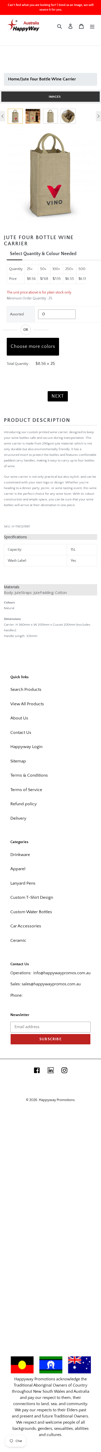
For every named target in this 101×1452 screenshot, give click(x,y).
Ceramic (18, 940)
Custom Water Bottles (31, 912)
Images (55, 96)
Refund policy (23, 804)
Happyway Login (26, 746)
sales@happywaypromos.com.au (51, 984)
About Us (19, 718)
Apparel (17, 869)
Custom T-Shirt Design (31, 897)
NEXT (58, 396)
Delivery (18, 818)
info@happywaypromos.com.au (62, 973)
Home (13, 79)
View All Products (27, 704)
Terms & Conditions (29, 775)
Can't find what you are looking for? (32, 5)
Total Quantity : (18, 364)
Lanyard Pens (22, 883)
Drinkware (20, 854)
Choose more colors (33, 346)
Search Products (25, 689)
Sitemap (18, 761)
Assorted (17, 314)
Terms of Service (26, 789)
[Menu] (92, 26)
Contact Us (20, 732)
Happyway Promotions (57, 1100)
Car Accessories (25, 926)
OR (25, 330)
